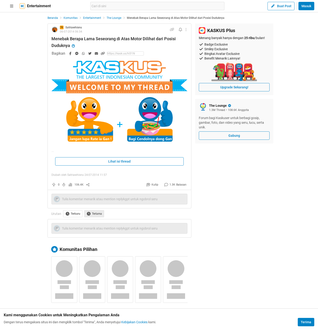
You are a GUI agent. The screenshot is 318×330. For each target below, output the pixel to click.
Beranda (52, 18)
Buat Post (284, 6)
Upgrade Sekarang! (234, 87)
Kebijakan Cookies (134, 322)
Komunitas (71, 18)
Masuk (306, 6)
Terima (306, 322)
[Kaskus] (22, 6)
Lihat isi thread (119, 161)
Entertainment (92, 18)
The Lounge (114, 18)
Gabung (234, 135)
